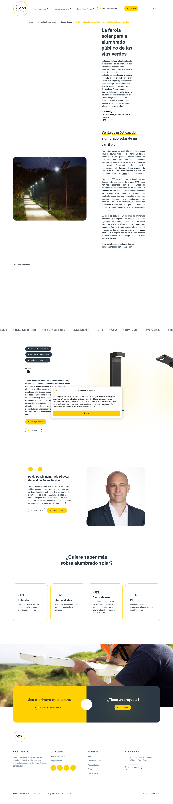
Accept (86, 413)
